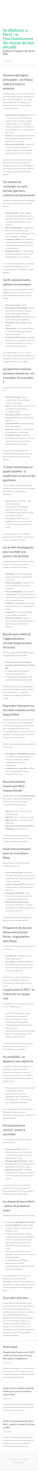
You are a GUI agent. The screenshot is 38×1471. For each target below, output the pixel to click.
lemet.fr (5, 174)
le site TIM (18, 774)
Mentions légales (19, 1462)
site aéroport (19, 737)
